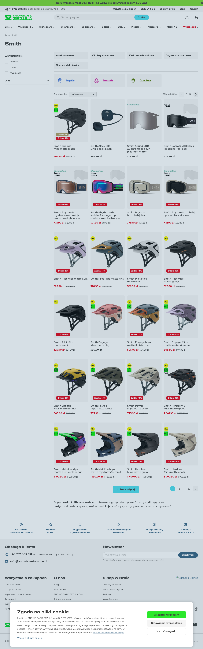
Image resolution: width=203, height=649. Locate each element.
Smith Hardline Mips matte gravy (137, 470)
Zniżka (13, 67)
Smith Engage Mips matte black (64, 147)
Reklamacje (11, 599)
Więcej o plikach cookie (29, 638)
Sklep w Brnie (167, 9)
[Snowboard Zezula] (18, 17)
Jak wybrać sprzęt (63, 599)
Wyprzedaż (189, 27)
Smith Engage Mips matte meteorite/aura (177, 343)
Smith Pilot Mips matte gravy (174, 280)
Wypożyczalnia (110, 599)
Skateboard (45, 27)
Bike (7, 27)
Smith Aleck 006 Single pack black (101, 147)
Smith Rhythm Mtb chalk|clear (136, 214)
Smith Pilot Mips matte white (137, 280)
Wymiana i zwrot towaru (18, 594)
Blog (182, 9)
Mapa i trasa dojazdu (113, 590)
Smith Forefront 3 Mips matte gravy (174, 407)
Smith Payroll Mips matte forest (101, 407)
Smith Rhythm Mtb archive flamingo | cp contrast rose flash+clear (105, 215)
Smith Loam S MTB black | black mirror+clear (179, 147)
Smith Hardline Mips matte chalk (174, 470)
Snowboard (67, 27)
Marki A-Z (172, 27)
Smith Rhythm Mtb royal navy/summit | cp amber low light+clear (67, 215)
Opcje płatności (13, 590)
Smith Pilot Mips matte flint (107, 278)
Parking (107, 594)
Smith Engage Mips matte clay (100, 343)
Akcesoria (153, 27)
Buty (120, 27)
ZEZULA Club (148, 9)
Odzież (105, 27)
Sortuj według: (61, 94)
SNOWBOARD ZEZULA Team (69, 594)
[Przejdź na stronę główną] (5, 35)
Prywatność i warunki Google (108, 633)
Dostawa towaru (13, 585)
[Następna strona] (195, 94)
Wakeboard (24, 27)
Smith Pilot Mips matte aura (71, 278)
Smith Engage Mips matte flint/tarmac (139, 343)
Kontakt (193, 9)
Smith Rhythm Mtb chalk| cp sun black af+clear (179, 214)
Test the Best (60, 590)
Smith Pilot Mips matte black (63, 343)
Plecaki (135, 27)
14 (189, 489)
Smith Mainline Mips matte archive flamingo (68, 470)
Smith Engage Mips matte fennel (65, 407)
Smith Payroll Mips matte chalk (137, 407)
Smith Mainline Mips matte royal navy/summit (106, 470)
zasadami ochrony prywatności (149, 560)
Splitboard (87, 27)
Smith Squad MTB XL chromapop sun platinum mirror (138, 149)
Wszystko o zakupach (124, 9)
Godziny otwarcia (112, 585)
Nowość (14, 62)
